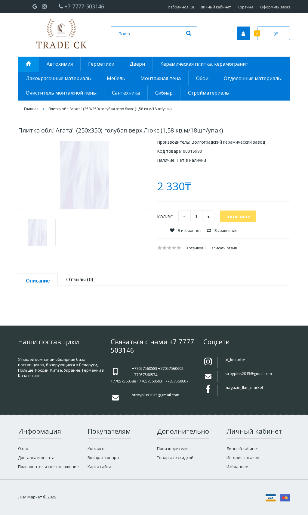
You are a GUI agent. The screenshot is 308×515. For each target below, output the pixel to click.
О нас (23, 448)
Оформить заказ (275, 7)
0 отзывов (194, 248)
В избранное (189, 230)
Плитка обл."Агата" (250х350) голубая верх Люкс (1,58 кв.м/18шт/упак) (109, 108)
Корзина (245, 7)
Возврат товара (103, 457)
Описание (38, 280)
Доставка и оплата (36, 457)
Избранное (237, 466)
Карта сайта (99, 466)
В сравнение (225, 230)
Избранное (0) (181, 7)
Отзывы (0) (79, 279)
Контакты (97, 448)
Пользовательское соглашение (48, 466)
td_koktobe (235, 359)
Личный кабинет (216, 7)
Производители (172, 448)
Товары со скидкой (175, 457)
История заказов (242, 457)
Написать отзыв (223, 248)
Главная (31, 108)
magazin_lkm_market (244, 387)
